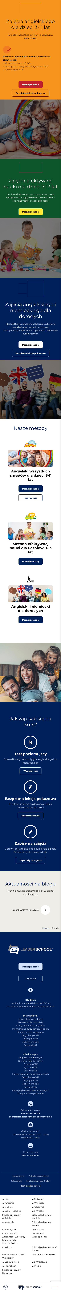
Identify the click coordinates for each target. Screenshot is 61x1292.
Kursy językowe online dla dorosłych (30, 1090)
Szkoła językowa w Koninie (41, 1217)
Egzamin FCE (30, 1070)
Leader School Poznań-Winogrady (14, 1256)
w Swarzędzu (9, 1229)
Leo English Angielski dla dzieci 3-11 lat (30, 1003)
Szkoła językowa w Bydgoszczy (11, 1271)
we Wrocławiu (39, 1262)
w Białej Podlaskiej (11, 1211)
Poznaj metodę (30, 84)
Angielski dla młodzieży (31, 1019)
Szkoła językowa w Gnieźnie (11, 1217)
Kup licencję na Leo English (38, 1181)
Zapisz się (30, 978)
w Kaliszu (7, 1247)
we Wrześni (38, 1211)
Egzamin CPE (31, 1067)
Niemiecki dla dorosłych (30, 1061)
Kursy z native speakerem (30, 1032)
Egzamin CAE (31, 1064)
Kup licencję (30, 498)
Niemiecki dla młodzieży (30, 1022)
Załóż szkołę (16, 1181)
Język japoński (30, 1038)
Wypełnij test (30, 771)
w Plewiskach (9, 1266)
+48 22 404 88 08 (30, 1113)
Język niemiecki (31, 1042)
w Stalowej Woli (10, 1262)
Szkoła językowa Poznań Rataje (44, 1249)
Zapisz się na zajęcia (31, 860)
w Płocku (36, 1266)
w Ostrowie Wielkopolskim (40, 1235)
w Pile (5, 1199)
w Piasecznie (38, 1229)
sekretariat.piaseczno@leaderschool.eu (30, 1116)
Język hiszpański (30, 1035)
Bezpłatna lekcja (30, 815)
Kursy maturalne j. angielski (30, 1025)
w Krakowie (8, 1222)
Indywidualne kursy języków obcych (30, 1028)
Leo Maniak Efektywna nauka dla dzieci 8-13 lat (30, 1006)
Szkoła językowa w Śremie (41, 1224)
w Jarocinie (8, 1203)
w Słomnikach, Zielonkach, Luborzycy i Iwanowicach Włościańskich (14, 1238)
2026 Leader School (31, 1186)
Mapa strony (18, 1176)
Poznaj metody (30, 966)
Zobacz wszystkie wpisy (25, 910)
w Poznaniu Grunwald (43, 1254)
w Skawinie (38, 1199)
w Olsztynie (38, 1207)
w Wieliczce (38, 1203)
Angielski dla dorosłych (30, 1057)
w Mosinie (7, 1207)
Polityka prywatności (39, 1176)
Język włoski (30, 1045)
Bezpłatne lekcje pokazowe (31, 93)
